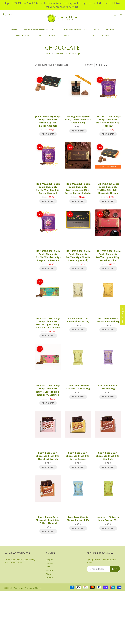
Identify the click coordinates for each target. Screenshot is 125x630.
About (49, 574)
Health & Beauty (24, 35)
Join (114, 568)
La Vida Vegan (17, 588)
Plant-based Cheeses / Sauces (39, 29)
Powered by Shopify (33, 588)
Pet (40, 35)
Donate (49, 577)
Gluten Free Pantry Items (74, 29)
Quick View (48, 94)
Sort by (89, 64)
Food (96, 29)
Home (52, 35)
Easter (14, 29)
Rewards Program (122, 315)
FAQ (48, 566)
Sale (91, 35)
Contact (49, 563)
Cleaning (66, 35)
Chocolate (58, 53)
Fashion (110, 29)
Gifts (80, 35)
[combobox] (107, 65)
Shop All (105, 35)
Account (49, 570)
